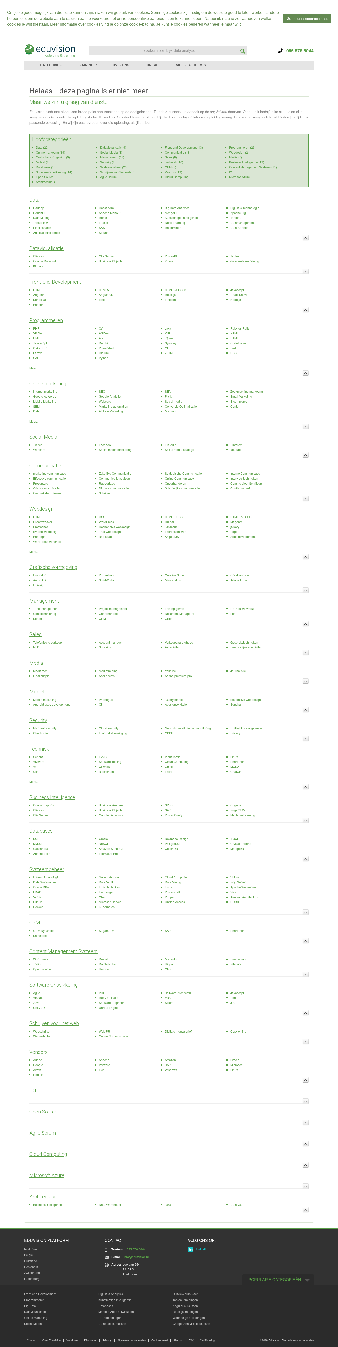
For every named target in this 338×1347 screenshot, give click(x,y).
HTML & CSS (174, 517)
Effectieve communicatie (49, 478)
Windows (171, 1070)
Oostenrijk (31, 1267)
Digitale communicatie (114, 488)
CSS (102, 517)
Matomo (170, 411)
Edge (234, 531)
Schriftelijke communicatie (182, 488)
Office (168, 618)
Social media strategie (180, 450)
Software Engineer (111, 1002)
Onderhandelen (175, 483)
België (28, 1255)
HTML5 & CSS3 (175, 290)
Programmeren (46, 320)
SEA (168, 391)
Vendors (38, 1052)
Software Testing (110, 762)
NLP (36, 647)
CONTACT (152, 65)
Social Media (43, 437)
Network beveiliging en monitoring (188, 728)
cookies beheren (188, 24)
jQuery (169, 338)
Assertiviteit (172, 647)
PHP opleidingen (109, 1317)
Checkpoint (40, 733)
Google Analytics (110, 396)
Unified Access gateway (246, 728)
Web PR (104, 1031)
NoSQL (104, 843)
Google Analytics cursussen (191, 1323)
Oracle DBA (41, 887)
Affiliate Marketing (111, 411)
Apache (104, 1060)
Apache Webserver (243, 887)
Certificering (207, 1340)
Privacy (235, 733)
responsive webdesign (245, 699)
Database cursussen (112, 1323)
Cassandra (106, 208)
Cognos (235, 805)
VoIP (36, 766)
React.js (170, 295)
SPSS (169, 805)
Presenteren (41, 483)
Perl (233, 348)
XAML (234, 333)
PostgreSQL (173, 843)
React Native (239, 295)
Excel (168, 771)
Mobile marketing (44, 699)
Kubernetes (107, 907)
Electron (170, 299)
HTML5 (104, 290)
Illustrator (39, 575)
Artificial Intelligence (46, 232)
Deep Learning (175, 222)
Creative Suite (174, 575)
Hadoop (38, 208)
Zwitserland (32, 1272)
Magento (236, 522)
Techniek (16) (174, 162)
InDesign (39, 585)
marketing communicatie (49, 473)
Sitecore (235, 964)
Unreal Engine (109, 1007)
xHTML (169, 353)
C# (101, 328)
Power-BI (171, 256)
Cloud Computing (177, 177)
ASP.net (104, 333)
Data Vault (106, 882)
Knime (169, 261)
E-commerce (238, 401)
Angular (38, 295)
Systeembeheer (46, 869)
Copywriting (238, 1031)
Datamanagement (242, 222)
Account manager (111, 642)
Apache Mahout (109, 213)
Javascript (237, 290)
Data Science (239, 227)
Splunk (103, 232)
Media (36, 663)
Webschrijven (42, 1031)
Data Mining (41, 217)
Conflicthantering (241, 488)
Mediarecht (40, 671)
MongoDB (171, 213)
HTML (37, 290)
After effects (107, 676)
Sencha (235, 704)
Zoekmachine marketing (246, 391)
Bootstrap (105, 536)
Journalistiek (238, 671)
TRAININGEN (87, 65)
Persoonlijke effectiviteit (246, 647)
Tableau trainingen (185, 1300)
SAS (102, 227)
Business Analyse (111, 805)
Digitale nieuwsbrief (178, 1031)
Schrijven (105, 493)
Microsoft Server (110, 902)
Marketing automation (113, 406)
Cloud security (108, 728)
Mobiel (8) (42, 162)
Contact (31, 1340)
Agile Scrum (108, 177)
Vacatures (72, 1340)
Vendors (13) (173, 172)
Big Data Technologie (244, 208)
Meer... (33, 368)
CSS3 (234, 353)
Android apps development (51, 704)
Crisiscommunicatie (46, 488)
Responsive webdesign (115, 527)
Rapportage (107, 483)
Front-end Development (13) (184, 147)
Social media (173, 401)
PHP (36, 328)
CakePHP (40, 348)
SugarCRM (237, 810)
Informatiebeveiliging (113, 733)
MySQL (38, 843)
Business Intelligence (52, 797)
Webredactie (41, 1036)
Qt (166, 348)
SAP (36, 358)
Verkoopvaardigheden (180, 642)
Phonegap (40, 536)
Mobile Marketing (44, 401)
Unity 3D (39, 1007)
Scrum (37, 618)
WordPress (106, 522)
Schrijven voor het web (54, 1023)
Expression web (175, 531)
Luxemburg (32, 1278)
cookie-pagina (141, 24)
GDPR (169, 733)
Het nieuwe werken (243, 608)
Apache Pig (238, 213)
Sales (35, 634)
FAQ (191, 1340)
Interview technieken (244, 478)
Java (168, 328)
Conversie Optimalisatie (181, 406)
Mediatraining (108, 671)
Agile (36, 993)
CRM (102, 618)
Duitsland (30, 1261)
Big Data (30, 1306)
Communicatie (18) (178, 152)
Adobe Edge (238, 580)
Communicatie (45, 466)
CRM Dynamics (43, 930)
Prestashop (40, 527)
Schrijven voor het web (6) (117, 172)
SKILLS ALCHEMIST (192, 65)
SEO (102, 391)
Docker (38, 907)
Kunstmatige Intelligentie (181, 217)
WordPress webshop (47, 541)
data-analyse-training (244, 261)
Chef (102, 897)
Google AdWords (44, 396)
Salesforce (40, 935)
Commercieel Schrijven (246, 483)
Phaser (38, 304)
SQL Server (238, 882)
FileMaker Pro (108, 853)
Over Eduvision (51, 1340)
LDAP (37, 892)
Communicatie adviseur (115, 478)
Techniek (39, 749)
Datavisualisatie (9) (113, 147)
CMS (168, 969)
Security (38, 720)
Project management (113, 608)
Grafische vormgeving (53, 567)
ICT (231, 172)
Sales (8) (171, 157)
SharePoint (237, 762)
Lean (233, 613)
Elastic (103, 222)
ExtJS (103, 757)
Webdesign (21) (240, 152)
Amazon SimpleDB (111, 848)
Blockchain (106, 771)
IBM (101, 1070)
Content (235, 406)
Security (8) (108, 162)
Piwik (168, 396)
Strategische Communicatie (183, 473)
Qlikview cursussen (186, 1294)
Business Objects (110, 261)
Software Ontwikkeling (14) (54, 172)
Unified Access (175, 902)
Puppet (169, 897)
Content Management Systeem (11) (253, 167)
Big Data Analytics (177, 208)
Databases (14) (46, 167)
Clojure (104, 353)
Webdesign (41, 509)
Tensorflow (40, 222)
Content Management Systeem (63, 951)
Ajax (102, 338)
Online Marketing (35, 1317)
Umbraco (105, 969)
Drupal (169, 522)
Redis (103, 217)
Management (44, 601)
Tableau (235, 217)
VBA (168, 333)
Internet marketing (45, 391)
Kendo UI (39, 299)
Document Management (181, 613)
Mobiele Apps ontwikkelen (116, 1311)
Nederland (31, 1249)
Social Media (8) (111, 152)
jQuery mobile (174, 699)
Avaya (37, 1070)
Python (103, 358)
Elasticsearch (42, 227)
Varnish (38, 897)
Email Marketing (241, 396)
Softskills (105, 647)
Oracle (169, 766)
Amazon (170, 1060)
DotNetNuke (107, 964)
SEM (36, 406)
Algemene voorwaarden (131, 1340)
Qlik (35, 771)
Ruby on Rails (239, 328)
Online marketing (47, 384)
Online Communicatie (179, 478)
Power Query (173, 815)
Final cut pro (41, 676)
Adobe (37, 1060)
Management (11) (112, 157)
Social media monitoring (115, 450)
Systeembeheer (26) (114, 167)
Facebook (105, 445)
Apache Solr (41, 853)
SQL (36, 839)
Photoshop (106, 575)
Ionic (102, 299)
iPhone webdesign (45, 531)
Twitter (37, 445)
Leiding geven (174, 608)
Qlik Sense (106, 256)
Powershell (106, 348)
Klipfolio (38, 266)
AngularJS (106, 295)
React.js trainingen (185, 1311)
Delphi (103, 343)
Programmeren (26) (242, 147)
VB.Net (38, 333)
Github (37, 902)
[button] (243, 25)
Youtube (235, 450)
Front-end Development (55, 282)
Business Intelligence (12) (246, 162)
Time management (45, 608)
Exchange (106, 892)
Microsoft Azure (239, 177)
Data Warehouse (44, 882)
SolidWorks (106, 580)
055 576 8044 (298, 50)
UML (36, 338)
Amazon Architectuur (244, 897)
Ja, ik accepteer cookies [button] (307, 18)
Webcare (105, 401)
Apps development (243, 536)
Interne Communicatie (245, 473)
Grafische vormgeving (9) (53, 157)
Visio (233, 892)
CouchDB (39, 213)
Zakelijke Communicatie (115, 473)
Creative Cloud (240, 575)
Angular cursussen (185, 1306)
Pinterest (236, 445)
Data (34, 200)
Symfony (170, 343)
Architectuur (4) (46, 182)
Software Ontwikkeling (53, 985)
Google (38, 1065)
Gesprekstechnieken (47, 493)
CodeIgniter (238, 343)
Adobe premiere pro (178, 676)
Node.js (235, 299)
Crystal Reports (43, 805)
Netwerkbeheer (109, 877)
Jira (232, 1002)
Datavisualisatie (46, 248)
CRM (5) (170, 167)
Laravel (38, 353)
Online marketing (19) (50, 152)
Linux (234, 757)
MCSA (234, 766)
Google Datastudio (45, 261)
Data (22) (42, 147)
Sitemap (178, 1340)
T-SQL (234, 839)
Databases (41, 831)
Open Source (45, 177)
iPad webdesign (110, 531)
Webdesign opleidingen (189, 1317)
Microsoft (236, 1065)
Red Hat (38, 1075)
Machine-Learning (242, 815)
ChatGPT (236, 771)
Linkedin (170, 445)
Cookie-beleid (159, 1340)
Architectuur (42, 1197)
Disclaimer (90, 1340)
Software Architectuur (179, 993)
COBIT (234, 902)
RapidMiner (173, 227)
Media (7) (235, 157)
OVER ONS (121, 65)
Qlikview (39, 256)
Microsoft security (44, 728)
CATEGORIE (50, 65)
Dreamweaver (42, 522)
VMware (38, 762)
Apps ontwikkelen (177, 704)
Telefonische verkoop (47, 642)
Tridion (37, 964)
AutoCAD (39, 580)
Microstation (173, 580)
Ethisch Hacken (109, 887)
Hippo (169, 964)
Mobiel (36, 692)
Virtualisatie (173, 757)
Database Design (176, 839)
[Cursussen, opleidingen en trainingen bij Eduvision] (49, 50)
